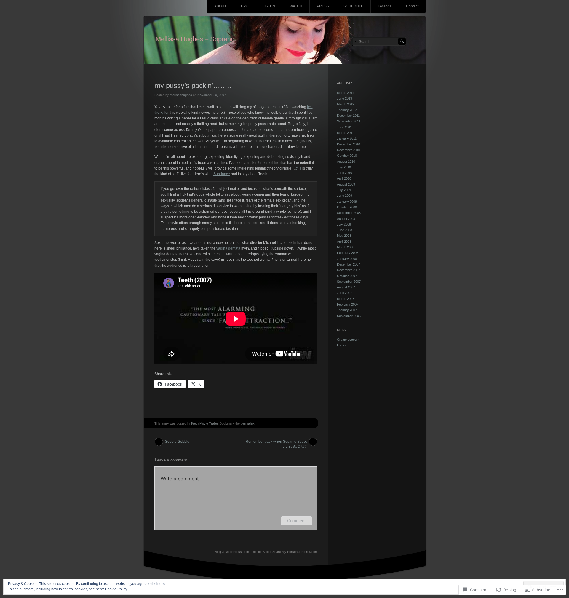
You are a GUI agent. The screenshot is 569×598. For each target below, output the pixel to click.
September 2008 (349, 213)
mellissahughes (181, 95)
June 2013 (344, 98)
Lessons (384, 6)
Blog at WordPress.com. (232, 552)
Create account (348, 339)
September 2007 (349, 281)
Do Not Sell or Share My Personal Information (284, 552)
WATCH (296, 6)
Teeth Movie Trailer (204, 423)
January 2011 (347, 138)
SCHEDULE (353, 6)
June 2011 (344, 127)
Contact (412, 6)
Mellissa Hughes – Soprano (195, 39)
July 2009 (344, 190)
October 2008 (347, 207)
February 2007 (347, 304)
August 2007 (346, 287)
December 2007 (348, 264)
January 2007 (347, 310)
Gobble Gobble (177, 441)
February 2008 (347, 253)
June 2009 (344, 195)
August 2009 (346, 184)
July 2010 (344, 167)
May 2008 (344, 235)
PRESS (323, 6)
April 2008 (344, 241)
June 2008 (344, 230)
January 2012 (347, 110)
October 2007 (347, 276)
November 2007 (348, 270)
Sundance (221, 174)
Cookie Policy (116, 589)
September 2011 (348, 121)
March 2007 (345, 298)
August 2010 (346, 161)
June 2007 (344, 293)
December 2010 (348, 144)
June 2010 (344, 173)
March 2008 (345, 247)
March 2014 (345, 93)
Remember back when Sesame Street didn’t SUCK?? (276, 442)
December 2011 (348, 115)
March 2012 (345, 104)
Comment (296, 520)
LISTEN (269, 6)
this (298, 168)
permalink (248, 423)
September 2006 (349, 316)
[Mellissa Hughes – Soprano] (285, 40)
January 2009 (347, 201)
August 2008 (346, 218)
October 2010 (347, 155)
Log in (341, 345)
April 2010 (344, 178)
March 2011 (345, 133)
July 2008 (344, 224)
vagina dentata (228, 248)
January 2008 (347, 258)
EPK (244, 6)
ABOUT (220, 6)
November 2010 (348, 150)
